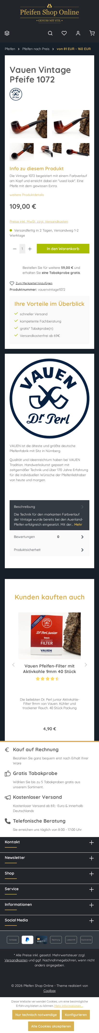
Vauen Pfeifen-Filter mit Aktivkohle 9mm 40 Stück (49, 668)
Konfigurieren (76, 1015)
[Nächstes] (85, 664)
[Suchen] (50, 33)
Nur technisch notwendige (36, 1015)
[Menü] (7, 33)
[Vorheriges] (13, 664)
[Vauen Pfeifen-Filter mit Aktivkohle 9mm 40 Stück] (49, 636)
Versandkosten (16, 960)
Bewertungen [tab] (36, 537)
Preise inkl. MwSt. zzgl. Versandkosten (39, 221)
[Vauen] (49, 94)
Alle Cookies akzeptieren (51, 1026)
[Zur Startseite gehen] (49, 13)
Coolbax (49, 991)
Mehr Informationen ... (68, 1006)
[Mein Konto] (78, 33)
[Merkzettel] (64, 33)
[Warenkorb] (92, 33)
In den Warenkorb (63, 248)
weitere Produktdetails (27, 195)
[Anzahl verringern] (15, 249)
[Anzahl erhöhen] (30, 249)
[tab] (49, 515)
